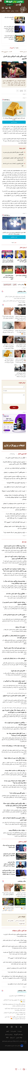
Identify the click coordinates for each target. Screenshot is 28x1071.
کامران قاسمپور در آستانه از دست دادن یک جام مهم (13, 165)
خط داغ (24, 542)
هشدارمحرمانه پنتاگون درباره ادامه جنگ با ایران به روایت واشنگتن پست (15, 582)
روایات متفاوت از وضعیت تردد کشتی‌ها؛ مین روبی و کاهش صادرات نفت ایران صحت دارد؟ (14, 570)
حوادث (8, 11)
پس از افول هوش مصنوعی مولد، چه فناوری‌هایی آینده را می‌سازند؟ (16, 734)
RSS (7, 1038)
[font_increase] (25, 90)
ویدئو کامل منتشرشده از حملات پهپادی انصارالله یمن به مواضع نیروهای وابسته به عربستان (15, 497)
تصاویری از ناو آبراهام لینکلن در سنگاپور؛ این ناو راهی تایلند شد (14, 637)
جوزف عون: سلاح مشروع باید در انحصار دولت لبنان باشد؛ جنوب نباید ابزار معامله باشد (14, 963)
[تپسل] (3, 100)
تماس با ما (13, 1031)
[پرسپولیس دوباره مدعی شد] (20, 270)
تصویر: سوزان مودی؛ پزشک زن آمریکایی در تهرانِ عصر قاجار (14, 682)
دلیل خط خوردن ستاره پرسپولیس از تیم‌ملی (14, 503)
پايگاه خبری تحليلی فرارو (10, 1041)
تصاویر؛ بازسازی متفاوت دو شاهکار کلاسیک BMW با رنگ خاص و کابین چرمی (14, 463)
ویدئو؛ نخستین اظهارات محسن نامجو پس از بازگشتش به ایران (14, 603)
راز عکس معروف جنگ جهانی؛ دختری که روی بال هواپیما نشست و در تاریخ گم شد (14, 711)
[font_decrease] (17, 90)
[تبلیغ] (14, 3)
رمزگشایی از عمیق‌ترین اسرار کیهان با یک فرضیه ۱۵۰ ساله (15, 724)
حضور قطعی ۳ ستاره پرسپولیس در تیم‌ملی (14, 472)
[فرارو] (23, 9)
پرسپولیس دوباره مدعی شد (21, 276)
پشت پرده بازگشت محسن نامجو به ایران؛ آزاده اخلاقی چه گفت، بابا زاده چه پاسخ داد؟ (15, 477)
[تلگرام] (7, 1027)
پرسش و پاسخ (8, 1034)
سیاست (16, 11)
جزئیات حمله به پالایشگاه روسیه (17, 830)
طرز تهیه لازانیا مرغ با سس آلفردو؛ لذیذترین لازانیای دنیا (9, 37)
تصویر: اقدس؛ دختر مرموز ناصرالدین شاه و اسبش (15, 616)
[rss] (21, 1027)
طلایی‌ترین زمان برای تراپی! (9, 18)
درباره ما (20, 1031)
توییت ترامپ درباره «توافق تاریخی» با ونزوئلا (13, 491)
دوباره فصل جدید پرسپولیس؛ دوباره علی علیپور (8, 277)
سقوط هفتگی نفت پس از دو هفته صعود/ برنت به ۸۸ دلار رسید (15, 759)
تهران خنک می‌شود (20, 627)
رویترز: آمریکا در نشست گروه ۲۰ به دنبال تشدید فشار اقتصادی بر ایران (15, 558)
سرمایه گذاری (14, 122)
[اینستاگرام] (12, 1027)
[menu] (3, 8)
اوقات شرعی (19, 1038)
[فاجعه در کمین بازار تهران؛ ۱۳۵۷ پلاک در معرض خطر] (21, 856)
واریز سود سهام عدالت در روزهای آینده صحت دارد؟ (14, 747)
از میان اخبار (23, 248)
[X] (16, 1027)
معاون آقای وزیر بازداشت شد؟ (17, 793)
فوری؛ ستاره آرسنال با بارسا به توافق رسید (14, 487)
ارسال (14, 407)
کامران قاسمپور (7, 285)
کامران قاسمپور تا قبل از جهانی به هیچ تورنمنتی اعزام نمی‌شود (13, 159)
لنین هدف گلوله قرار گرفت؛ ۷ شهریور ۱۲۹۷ (14, 522)
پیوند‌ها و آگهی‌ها (18, 1034)
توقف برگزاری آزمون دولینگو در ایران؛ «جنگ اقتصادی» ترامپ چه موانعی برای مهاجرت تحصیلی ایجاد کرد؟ (14, 805)
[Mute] (6, 229)
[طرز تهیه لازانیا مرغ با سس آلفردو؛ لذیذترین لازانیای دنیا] (19, 38)
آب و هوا (12, 1038)
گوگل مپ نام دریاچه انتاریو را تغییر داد (15, 458)
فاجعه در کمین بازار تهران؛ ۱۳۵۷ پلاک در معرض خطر (9, 855)
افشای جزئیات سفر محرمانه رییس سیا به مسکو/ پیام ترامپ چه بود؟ (15, 782)
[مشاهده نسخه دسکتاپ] (6, 8)
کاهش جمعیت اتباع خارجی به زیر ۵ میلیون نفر (14, 697)
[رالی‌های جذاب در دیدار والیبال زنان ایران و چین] (7, 254)
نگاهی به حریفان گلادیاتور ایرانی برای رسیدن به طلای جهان (13, 153)
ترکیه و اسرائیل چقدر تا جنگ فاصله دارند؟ (14, 533)
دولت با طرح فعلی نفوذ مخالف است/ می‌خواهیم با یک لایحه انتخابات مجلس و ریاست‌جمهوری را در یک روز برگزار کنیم (15, 516)
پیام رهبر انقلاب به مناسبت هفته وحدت (15, 770)
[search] (10, 8)
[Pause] (4, 229)
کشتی (14, 285)
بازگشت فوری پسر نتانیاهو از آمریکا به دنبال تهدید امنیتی (14, 819)
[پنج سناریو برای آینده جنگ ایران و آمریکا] (21, 848)
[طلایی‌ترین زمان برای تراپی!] (19, 19)
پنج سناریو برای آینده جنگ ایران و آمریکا (14, 648)
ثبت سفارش (14, 237)
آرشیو (7, 1031)
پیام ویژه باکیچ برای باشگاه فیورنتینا (16, 483)
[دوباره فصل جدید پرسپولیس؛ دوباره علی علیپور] (7, 270)
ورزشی (12, 11)
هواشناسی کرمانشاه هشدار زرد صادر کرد (15, 468)
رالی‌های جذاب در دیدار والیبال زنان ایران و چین (7, 261)
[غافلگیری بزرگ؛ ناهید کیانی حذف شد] (20, 254)
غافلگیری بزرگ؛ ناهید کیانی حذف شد (21, 261)
